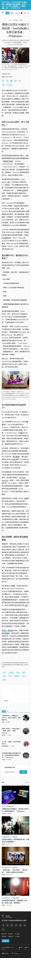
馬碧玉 (3, 844)
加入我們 (17, 934)
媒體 (21, 20)
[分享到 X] (7, 80)
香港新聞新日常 (6, 837)
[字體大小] (16, 13)
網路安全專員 (8, 161)
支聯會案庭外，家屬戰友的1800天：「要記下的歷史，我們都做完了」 (11, 718)
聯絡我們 (10, 934)
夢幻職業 (16, 456)
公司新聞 (17, 936)
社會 (4, 676)
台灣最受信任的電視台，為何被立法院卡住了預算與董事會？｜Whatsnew (15, 810)
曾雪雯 (3, 874)
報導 (13, 586)
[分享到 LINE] (19, 80)
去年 (14, 459)
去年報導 (5, 238)
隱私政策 (20, 948)
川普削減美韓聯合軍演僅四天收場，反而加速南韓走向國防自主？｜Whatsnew (11, 755)
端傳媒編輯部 (15, 663)
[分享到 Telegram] (15, 80)
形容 (23, 190)
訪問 (21, 433)
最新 (4, 711)
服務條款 (26, 948)
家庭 (24, 672)
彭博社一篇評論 (7, 630)
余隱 (3, 722)
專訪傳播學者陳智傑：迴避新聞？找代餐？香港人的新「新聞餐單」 (14, 901)
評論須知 (6, 701)
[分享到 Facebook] (11, 80)
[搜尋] (25, 13)
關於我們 (4, 934)
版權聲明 (10, 936)
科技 (10, 676)
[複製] (3, 80)
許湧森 (3, 813)
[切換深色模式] (22, 13)
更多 (8, 711)
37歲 (26, 605)
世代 (10, 20)
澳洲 (24, 676)
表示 (9, 182)
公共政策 (15, 20)
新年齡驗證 (6, 633)
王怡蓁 (3, 759)
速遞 (4, 679)
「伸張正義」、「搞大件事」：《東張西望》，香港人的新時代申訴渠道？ (14, 871)
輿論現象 (17, 676)
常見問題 (4, 936)
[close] (29, 5)
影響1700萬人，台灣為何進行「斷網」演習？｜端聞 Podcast (11, 731)
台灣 (3, 806)
